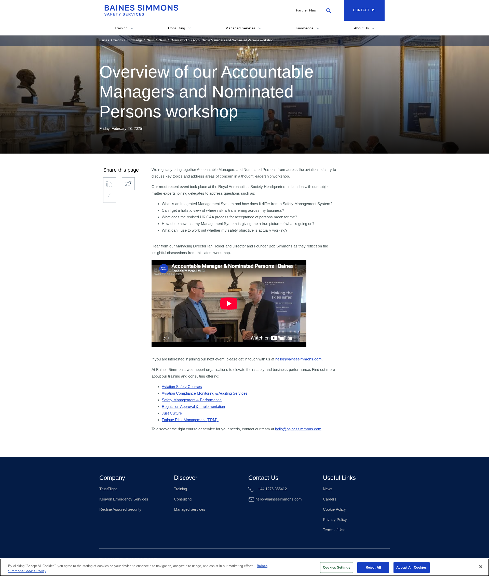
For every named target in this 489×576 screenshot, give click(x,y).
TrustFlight (108, 489)
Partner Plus (306, 10)
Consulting (177, 28)
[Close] (480, 566)
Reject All (373, 567)
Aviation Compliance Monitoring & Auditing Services (205, 393)
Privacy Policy (335, 519)
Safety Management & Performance (192, 400)
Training (122, 28)
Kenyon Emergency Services (123, 499)
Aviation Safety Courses (182, 386)
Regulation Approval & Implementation (193, 406)
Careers (329, 499)
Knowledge (305, 28)
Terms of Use (334, 530)
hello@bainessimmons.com (298, 429)
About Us (362, 28)
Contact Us (364, 10)
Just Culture (172, 413)
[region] (244, 567)
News (151, 40)
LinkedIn (109, 183)
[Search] (328, 10)
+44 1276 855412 (272, 489)
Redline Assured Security (120, 509)
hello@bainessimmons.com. (299, 359)
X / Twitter (128, 183)
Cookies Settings (336, 567)
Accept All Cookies (411, 567)
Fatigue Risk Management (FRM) (190, 420)
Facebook (109, 196)
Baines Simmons (111, 40)
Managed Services (240, 28)
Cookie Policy (334, 509)
